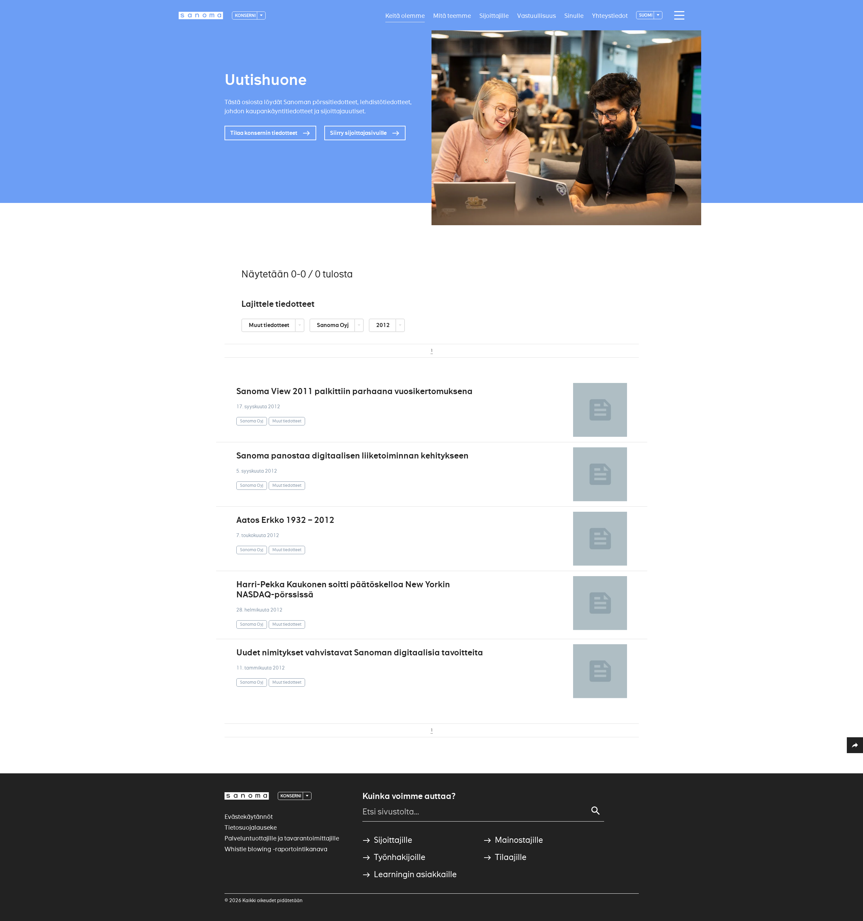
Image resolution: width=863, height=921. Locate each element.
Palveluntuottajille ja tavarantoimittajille (282, 838)
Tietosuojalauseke (251, 827)
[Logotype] (247, 796)
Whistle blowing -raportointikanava (276, 849)
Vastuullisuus (536, 15)
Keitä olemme (405, 15)
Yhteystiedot (610, 15)
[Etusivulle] (201, 15)
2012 (383, 325)
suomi (646, 15)
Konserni (245, 15)
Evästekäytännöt (249, 817)
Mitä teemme (452, 15)
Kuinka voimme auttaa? (408, 796)
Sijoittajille (494, 15)
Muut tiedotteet (269, 325)
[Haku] (595, 810)
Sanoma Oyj (333, 325)
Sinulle (574, 15)
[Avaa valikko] (677, 15)
